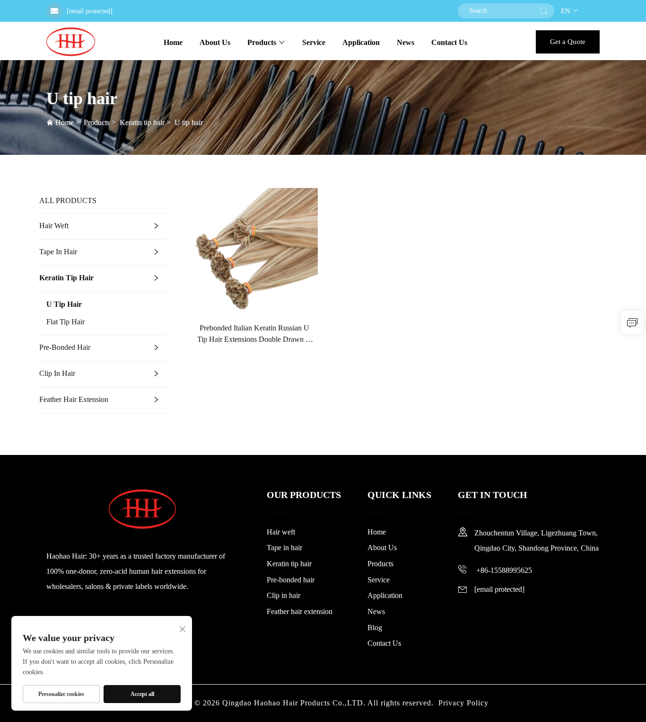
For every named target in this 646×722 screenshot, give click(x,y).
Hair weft (54, 226)
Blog (374, 628)
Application (361, 42)
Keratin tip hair (142, 122)
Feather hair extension (73, 399)
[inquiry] (632, 322)
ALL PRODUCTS (67, 200)
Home (173, 42)
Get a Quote (567, 41)
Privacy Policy (463, 703)
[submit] (543, 10)
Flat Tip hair (65, 322)
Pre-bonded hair (64, 347)
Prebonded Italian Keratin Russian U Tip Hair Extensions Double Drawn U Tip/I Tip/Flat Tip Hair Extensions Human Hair (254, 335)
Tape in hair (58, 252)
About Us (215, 42)
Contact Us (449, 42)
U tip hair (189, 122)
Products (261, 42)
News (405, 42)
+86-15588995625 (503, 570)
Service (313, 42)
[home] (70, 42)
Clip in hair (57, 373)
